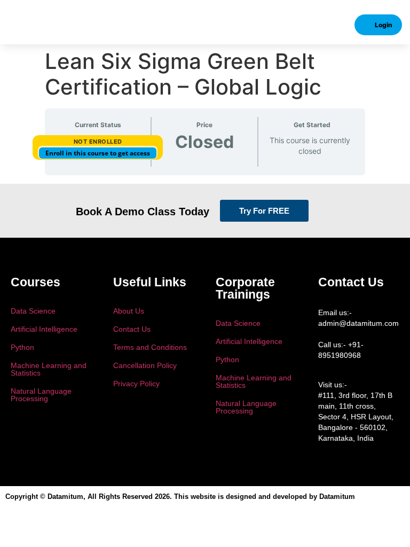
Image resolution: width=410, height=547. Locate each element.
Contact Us (132, 329)
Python (22, 347)
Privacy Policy (136, 383)
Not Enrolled (98, 141)
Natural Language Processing (41, 395)
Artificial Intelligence (44, 329)
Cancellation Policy (145, 365)
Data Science (33, 311)
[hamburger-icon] (24, 25)
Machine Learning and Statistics (48, 369)
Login (383, 25)
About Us (128, 311)
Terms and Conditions (150, 347)
